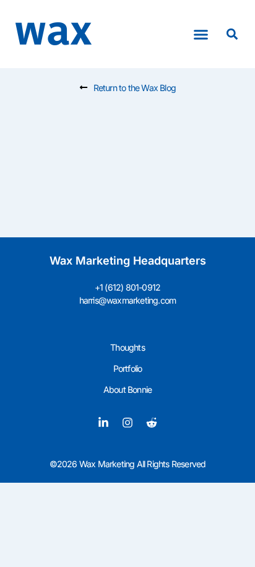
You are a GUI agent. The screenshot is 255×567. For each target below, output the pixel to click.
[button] (201, 34)
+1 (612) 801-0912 (127, 287)
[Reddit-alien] (151, 422)
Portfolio (127, 368)
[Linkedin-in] (103, 422)
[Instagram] (127, 422)
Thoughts (127, 347)
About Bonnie (127, 389)
